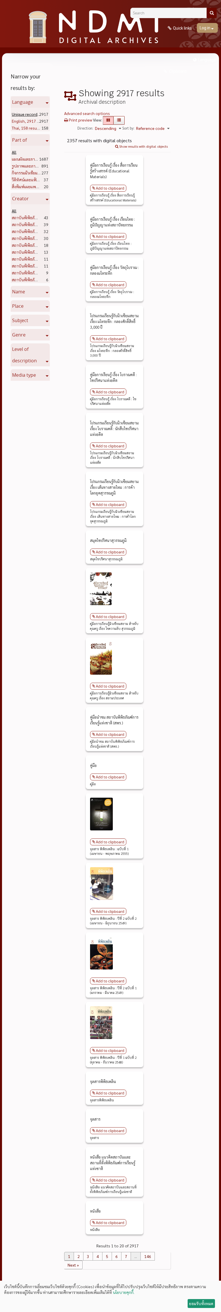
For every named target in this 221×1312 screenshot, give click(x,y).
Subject (20, 320)
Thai (27, 127)
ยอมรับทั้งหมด (201, 1303)
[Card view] (108, 120)
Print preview (80, 119)
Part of (19, 140)
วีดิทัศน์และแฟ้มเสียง (39, 179)
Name (18, 291)
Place (18, 306)
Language (207, 59)
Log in (205, 28)
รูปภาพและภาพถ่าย (40, 165)
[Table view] (119, 120)
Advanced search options (87, 113)
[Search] (212, 13)
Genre (19, 335)
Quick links (182, 28)
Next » (73, 1264)
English (31, 121)
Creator (20, 198)
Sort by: (128, 128)
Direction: (85, 128)
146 (147, 1256)
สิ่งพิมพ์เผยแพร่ (35, 186)
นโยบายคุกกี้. (123, 1292)
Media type (24, 375)
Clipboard (177, 71)
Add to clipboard (110, 188)
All (14, 152)
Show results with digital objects (143, 146)
